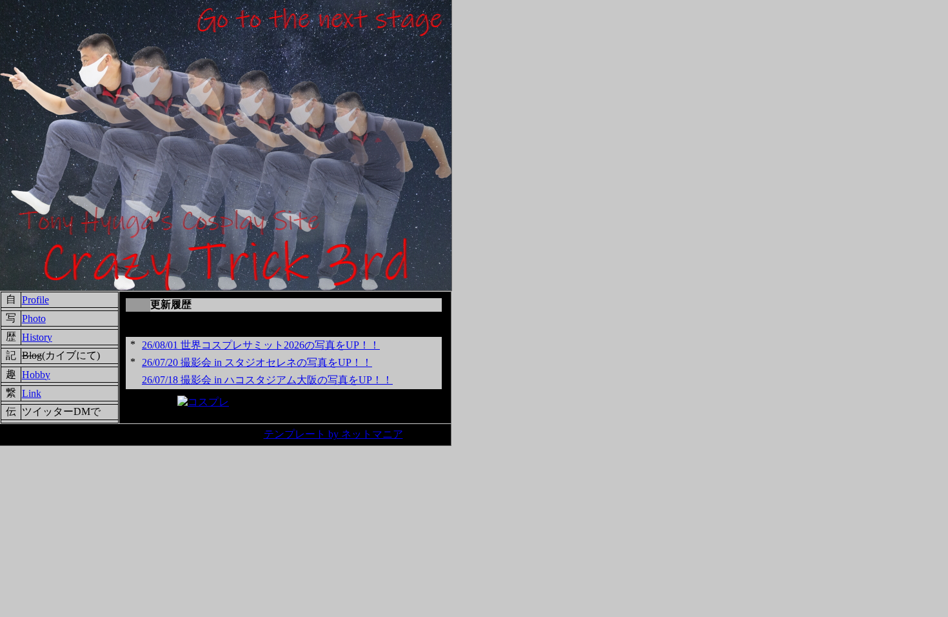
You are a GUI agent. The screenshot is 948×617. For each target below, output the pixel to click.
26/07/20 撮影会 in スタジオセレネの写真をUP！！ (257, 362)
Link (31, 393)
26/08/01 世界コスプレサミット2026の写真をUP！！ (261, 344)
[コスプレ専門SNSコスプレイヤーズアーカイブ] (203, 401)
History (37, 337)
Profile (35, 299)
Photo (34, 318)
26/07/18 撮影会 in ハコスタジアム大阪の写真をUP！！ (267, 379)
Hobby (36, 374)
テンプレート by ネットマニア (333, 434)
